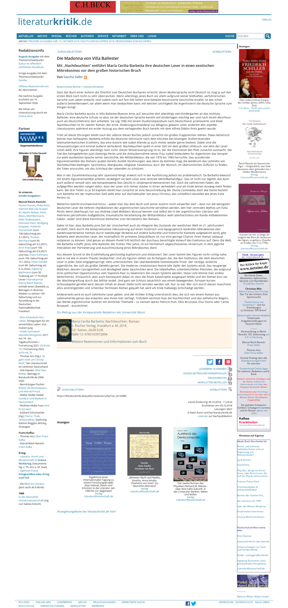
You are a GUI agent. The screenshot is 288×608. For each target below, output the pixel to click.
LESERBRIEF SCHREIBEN (213, 369)
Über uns (137, 36)
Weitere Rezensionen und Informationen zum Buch (109, 341)
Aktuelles (26, 36)
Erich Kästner (244, 535)
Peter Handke (39, 262)
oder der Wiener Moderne (251, 506)
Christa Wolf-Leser (247, 516)
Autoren (87, 36)
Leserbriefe (64, 602)
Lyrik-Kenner (244, 459)
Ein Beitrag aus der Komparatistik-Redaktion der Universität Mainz (101, 312)
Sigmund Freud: (34, 474)
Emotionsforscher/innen (250, 511)
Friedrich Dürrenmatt (30, 228)
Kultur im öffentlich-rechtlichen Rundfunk (31, 65)
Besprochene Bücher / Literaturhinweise (80, 86)
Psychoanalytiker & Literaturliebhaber (247, 488)
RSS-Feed (24, 602)
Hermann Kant (27, 223)
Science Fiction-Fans (248, 481)
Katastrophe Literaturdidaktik (253, 315)
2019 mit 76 (25, 352)
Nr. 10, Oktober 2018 (66, 41)
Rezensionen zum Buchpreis (133, 41)
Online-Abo (25, 116)
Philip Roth (43, 205)
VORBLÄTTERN (222, 52)
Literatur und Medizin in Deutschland (33, 400)
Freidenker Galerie (254, 283)
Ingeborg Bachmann (30, 270)
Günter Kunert (27, 205)
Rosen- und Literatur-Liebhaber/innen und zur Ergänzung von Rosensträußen (250, 450)
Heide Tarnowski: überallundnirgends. (30, 333)
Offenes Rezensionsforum (34, 86)
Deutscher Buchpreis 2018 (97, 41)
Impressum (226, 602)
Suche (229, 36)
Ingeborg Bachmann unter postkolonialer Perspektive (251, 562)
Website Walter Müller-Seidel (253, 596)
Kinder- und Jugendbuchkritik (252, 555)
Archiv (42, 36)
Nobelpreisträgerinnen (253, 360)
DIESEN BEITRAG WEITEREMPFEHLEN (205, 373)
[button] (210, 362)
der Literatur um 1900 (249, 500)
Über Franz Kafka (253, 352)
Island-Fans (243, 464)
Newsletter (78, 606)
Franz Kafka (25, 447)
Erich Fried (25, 247)
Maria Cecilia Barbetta (88, 321)
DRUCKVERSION (217, 378)
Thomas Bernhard (29, 238)
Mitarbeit (119, 36)
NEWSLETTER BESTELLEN (212, 382)
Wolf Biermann (35, 216)
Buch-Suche (26, 606)
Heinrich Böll (26, 209)
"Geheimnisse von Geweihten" (253, 303)
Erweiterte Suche (133, 602)
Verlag (266, 19)
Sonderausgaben (29, 195)
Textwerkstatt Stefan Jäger (253, 368)
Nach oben (262, 602)
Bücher (71, 36)
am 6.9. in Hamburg (257, 336)
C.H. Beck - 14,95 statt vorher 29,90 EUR (254, 109)
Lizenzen (203, 416)
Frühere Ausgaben (40, 41)
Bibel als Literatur (34, 483)
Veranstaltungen (52, 606)
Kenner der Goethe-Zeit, (250, 495)
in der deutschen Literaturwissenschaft (31, 498)
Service (103, 36)
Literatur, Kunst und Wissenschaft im (32, 460)
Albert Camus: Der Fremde (253, 291)
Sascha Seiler (73, 77)
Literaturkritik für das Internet (253, 541)
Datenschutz (244, 602)
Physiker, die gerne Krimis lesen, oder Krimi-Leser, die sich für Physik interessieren (252, 473)
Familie (23, 80)
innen (261, 516)
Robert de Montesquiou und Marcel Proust (33, 389)
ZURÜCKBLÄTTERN (69, 52)
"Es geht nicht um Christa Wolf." (32, 359)
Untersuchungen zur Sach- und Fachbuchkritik (251, 548)
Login (152, 36)
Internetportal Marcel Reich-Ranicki (31, 281)
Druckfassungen (104, 602)
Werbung (98, 606)
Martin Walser (31, 212)
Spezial (56, 36)
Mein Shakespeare (29, 219)
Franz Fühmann (39, 254)
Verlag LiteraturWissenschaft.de (98, 495)
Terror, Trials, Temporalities (29, 417)
